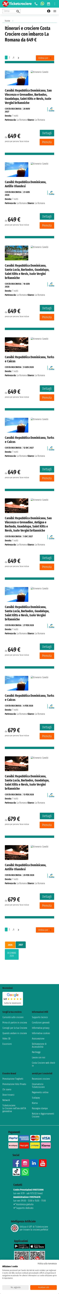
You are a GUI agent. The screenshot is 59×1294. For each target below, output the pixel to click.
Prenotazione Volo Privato (14, 1084)
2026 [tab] (10, 944)
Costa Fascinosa (13, 108)
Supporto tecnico (40, 1017)
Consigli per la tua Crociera (14, 1027)
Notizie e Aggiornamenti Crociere (43, 1115)
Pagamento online (40, 1092)
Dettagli (47, 133)
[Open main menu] (55, 11)
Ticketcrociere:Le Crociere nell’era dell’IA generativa (14, 1108)
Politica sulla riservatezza (47, 1263)
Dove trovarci (8, 1094)
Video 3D (6, 1038)
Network (6, 1100)
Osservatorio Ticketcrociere (38, 1085)
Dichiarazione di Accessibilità (39, 1045)
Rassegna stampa (40, 1108)
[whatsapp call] (42, 4)
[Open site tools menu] (55, 4)
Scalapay (36, 1097)
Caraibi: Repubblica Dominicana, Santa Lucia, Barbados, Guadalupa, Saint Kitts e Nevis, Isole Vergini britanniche (27, 271)
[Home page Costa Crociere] (51, 108)
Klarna (35, 1103)
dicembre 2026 (11, 954)
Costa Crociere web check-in (44, 1064)
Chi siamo (6, 1089)
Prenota (47, 142)
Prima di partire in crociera (14, 1022)
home (7, 20)
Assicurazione (38, 1038)
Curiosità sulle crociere (12, 1017)
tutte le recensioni (12, 1003)
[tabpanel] (29, 955)
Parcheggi (36, 1052)
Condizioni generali (41, 1022)
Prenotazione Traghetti (12, 1078)
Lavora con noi (38, 1057)
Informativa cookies (41, 1033)
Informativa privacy (40, 1027)
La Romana (22, 119)
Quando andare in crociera (14, 1033)
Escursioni (7, 1043)
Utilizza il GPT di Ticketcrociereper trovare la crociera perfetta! (34, 1228)
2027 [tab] (21, 944)
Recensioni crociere (41, 1078)
